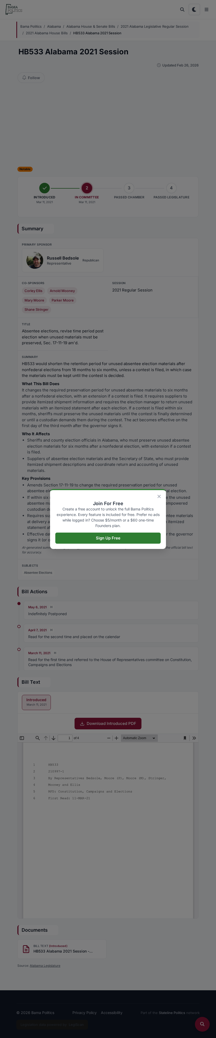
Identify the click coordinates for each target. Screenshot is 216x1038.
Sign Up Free (108, 537)
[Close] (159, 496)
